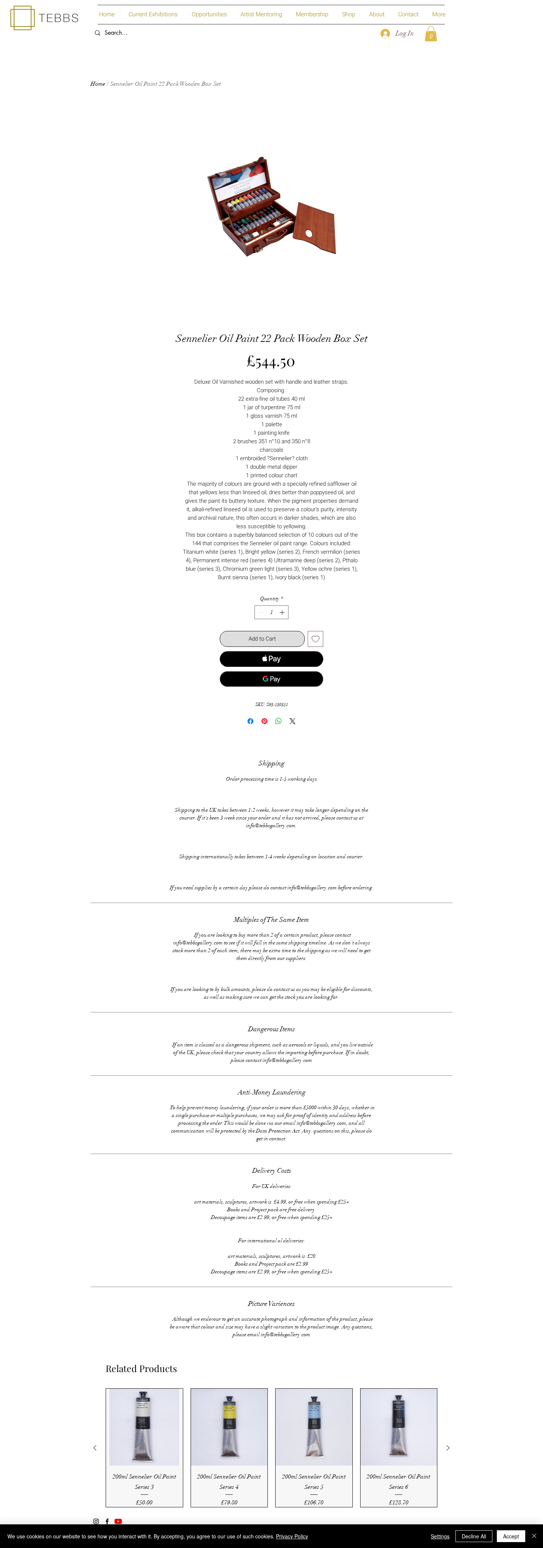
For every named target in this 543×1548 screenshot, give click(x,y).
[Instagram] (96, 1521)
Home (97, 84)
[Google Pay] (271, 679)
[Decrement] (260, 612)
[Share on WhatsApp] (278, 721)
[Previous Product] (94, 1447)
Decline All (474, 1536)
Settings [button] (440, 1536)
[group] (271, 1447)
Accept (511, 1536)
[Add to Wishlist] (316, 639)
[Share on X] (292, 721)
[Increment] (282, 612)
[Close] (534, 1536)
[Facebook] (107, 1521)
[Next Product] (448, 1447)
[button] (430, 33)
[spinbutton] (271, 612)
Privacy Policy (292, 1536)
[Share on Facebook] (250, 721)
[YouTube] (118, 1521)
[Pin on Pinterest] (264, 721)
